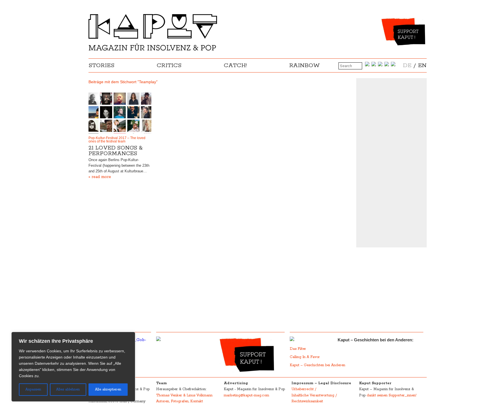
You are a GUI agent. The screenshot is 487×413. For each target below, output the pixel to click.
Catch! (235, 65)
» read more (99, 176)
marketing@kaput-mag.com (246, 395)
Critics (169, 65)
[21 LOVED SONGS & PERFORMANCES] (119, 112)
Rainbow (304, 65)
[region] (73, 367)
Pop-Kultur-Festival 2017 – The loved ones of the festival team (116, 139)
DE (407, 65)
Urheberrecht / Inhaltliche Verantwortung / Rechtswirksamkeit (314, 395)
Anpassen (33, 389)
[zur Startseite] (152, 49)
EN (422, 65)
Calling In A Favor (305, 357)
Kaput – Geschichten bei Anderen (317, 365)
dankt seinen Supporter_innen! (392, 395)
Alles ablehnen (68, 389)
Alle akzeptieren (108, 389)
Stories (101, 65)
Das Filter (298, 349)
